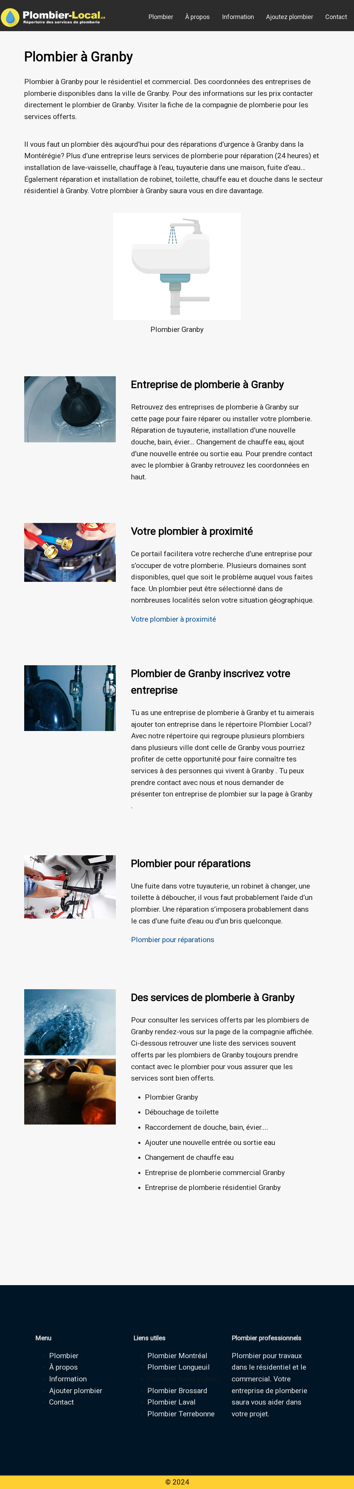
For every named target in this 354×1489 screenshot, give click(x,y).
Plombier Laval (171, 1402)
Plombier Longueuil (178, 1367)
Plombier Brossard (177, 1391)
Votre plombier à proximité (173, 619)
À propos (197, 16)
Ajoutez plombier (289, 16)
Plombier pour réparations (172, 940)
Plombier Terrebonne (181, 1414)
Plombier (161, 16)
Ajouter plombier (75, 1391)
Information (238, 16)
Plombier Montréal (177, 1356)
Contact (336, 16)
